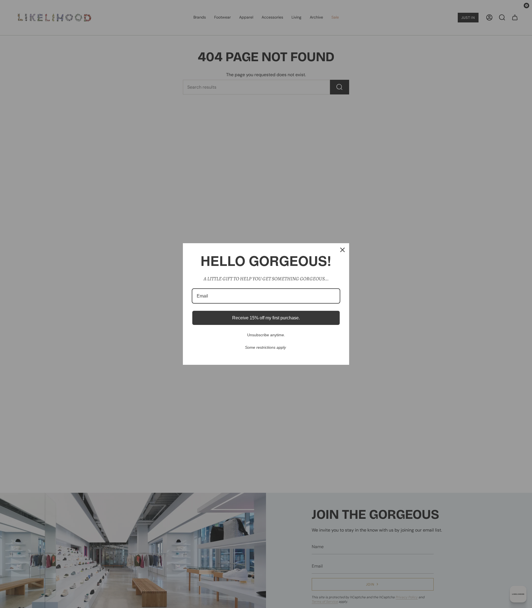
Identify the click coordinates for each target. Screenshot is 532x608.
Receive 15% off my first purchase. (266, 317)
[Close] (342, 249)
